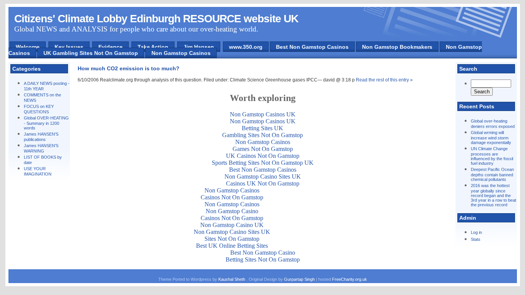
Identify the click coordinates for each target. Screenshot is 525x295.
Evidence (110, 47)
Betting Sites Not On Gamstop (263, 259)
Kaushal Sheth (232, 279)
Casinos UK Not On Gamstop (262, 183)
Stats (475, 239)
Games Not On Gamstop (263, 149)
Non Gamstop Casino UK (232, 225)
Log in (476, 232)
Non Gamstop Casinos (181, 53)
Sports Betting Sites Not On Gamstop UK (263, 162)
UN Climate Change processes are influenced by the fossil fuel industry (492, 156)
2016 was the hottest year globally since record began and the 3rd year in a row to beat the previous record (493, 195)
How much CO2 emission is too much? (128, 68)
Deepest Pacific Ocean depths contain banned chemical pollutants (492, 174)
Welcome (28, 47)
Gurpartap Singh (299, 279)
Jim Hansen (198, 47)
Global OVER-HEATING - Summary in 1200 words (46, 123)
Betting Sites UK (262, 128)
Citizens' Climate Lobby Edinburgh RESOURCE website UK (156, 19)
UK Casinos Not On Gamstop (262, 155)
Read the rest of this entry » (384, 80)
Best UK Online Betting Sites (232, 245)
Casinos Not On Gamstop (232, 197)
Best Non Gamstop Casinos (312, 47)
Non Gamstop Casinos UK (263, 114)
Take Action (153, 47)
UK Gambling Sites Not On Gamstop (90, 53)
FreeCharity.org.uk (349, 279)
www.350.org (245, 47)
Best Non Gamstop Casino (262, 252)
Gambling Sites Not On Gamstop (262, 135)
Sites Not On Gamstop (231, 238)
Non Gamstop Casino (232, 211)
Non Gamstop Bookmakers (397, 47)
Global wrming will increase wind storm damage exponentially (491, 137)
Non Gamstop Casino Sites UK (262, 176)
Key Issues (69, 47)
